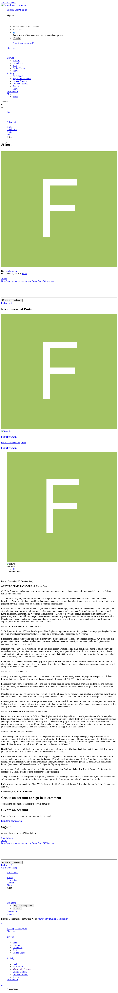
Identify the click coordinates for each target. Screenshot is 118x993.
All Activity (18, 76)
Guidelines (17, 63)
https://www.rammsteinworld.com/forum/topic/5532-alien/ (27, 281)
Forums (16, 60)
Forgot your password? (23, 43)
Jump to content (8, 2)
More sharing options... (11, 300)
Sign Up (11, 48)
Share (4, 278)
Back (15, 942)
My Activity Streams (22, 78)
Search (16, 86)
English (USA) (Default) (23, 906)
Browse (10, 58)
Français (17, 909)
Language (11, 903)
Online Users (19, 68)
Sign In (17, 38)
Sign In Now (7, 838)
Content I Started (20, 83)
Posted (13, 442)
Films (24, 273)
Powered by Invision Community (53, 919)
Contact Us (12, 911)
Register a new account (11, 821)
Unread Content (20, 81)
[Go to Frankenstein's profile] (59, 266)
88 (14, 569)
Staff (15, 65)
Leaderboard (12, 91)
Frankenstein (10, 271)
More (15, 71)
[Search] (2, 107)
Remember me (19, 35)
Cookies (10, 914)
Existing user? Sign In (17, 10)
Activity (10, 73)
